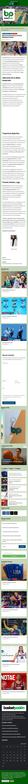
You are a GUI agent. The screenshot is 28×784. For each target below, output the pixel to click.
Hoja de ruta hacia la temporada (9, 316)
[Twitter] (15, 3)
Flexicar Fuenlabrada (12, 487)
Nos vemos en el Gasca (7, 342)
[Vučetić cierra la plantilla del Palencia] (4, 481)
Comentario (5, 363)
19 (10, 757)
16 (24, 755)
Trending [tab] (17, 468)
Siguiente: (12, 262)
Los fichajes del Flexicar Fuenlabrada (13, 489)
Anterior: (6, 258)
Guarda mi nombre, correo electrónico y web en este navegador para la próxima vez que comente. (14, 397)
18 (7, 757)
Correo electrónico (18, 381)
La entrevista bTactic (6, 459)
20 (14, 757)
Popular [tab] (11, 468)
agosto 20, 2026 (5, 666)
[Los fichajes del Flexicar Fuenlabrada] (4, 488)
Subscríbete (14, 556)
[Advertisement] (13, 119)
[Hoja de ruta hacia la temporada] (14, 306)
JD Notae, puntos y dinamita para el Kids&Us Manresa (15, 503)
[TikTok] (18, 3)
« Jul (3, 766)
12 (10, 755)
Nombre (4, 380)
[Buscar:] (10, 546)
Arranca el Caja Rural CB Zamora (15, 475)
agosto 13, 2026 (5, 317)
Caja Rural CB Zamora (12, 473)
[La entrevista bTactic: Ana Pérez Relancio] (14, 456)
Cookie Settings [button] (5, 781)
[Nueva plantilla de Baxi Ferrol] (14, 279)
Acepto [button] (12, 781)
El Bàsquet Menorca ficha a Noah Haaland (11, 535)
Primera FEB (19, 473)
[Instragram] (13, 3)
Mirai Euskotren (10, 312)
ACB (9, 501)
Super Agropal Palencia (17, 479)
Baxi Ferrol (5, 286)
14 (17, 755)
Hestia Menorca (11, 494)
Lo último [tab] (5, 468)
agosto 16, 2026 (5, 291)
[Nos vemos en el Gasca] (14, 332)
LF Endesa (15, 33)
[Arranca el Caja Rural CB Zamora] (4, 474)
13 (14, 755)
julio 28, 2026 (5, 344)
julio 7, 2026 (5, 463)
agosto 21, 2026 (5, 584)
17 (3, 757)
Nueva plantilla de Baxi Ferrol (8, 290)
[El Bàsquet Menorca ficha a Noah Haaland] (4, 495)
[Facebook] (10, 3)
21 (17, 757)
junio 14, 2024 (5, 39)
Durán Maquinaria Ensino (7, 33)
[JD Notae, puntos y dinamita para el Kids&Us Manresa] (4, 502)
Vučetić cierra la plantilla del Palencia (10, 527)
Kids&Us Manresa (13, 501)
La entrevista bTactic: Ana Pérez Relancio (12, 461)
